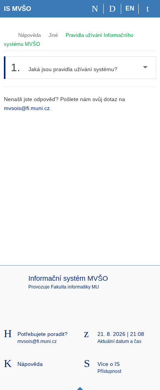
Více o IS (108, 364)
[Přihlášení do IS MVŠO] (147, 9)
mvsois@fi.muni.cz (27, 108)
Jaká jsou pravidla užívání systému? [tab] (64, 67)
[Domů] (95, 9)
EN (129, 8)
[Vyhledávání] (112, 9)
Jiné (53, 35)
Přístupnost (109, 371)
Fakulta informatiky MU (75, 287)
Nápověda (29, 35)
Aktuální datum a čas (119, 341)
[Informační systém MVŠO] (7, 34)
